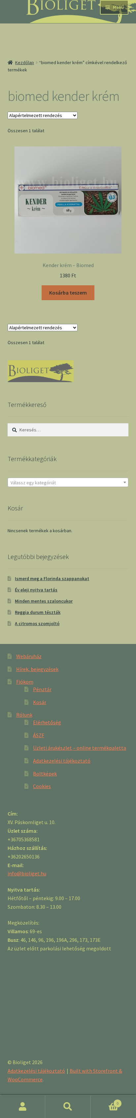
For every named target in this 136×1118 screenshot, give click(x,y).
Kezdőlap (24, 62)
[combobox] (68, 482)
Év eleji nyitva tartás (36, 590)
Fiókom (24, 681)
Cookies (42, 786)
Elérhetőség (47, 722)
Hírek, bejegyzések (37, 669)
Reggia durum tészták (37, 612)
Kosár (39, 702)
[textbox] (68, 482)
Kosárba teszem (68, 292)
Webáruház (29, 656)
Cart (105, 1101)
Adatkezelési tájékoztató (61, 760)
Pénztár (42, 689)
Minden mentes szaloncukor (44, 601)
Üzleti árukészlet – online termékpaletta (79, 747)
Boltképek (45, 773)
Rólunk (24, 714)
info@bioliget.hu (27, 873)
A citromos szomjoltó (37, 623)
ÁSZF (38, 735)
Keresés (67, 1107)
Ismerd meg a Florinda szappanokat (52, 578)
